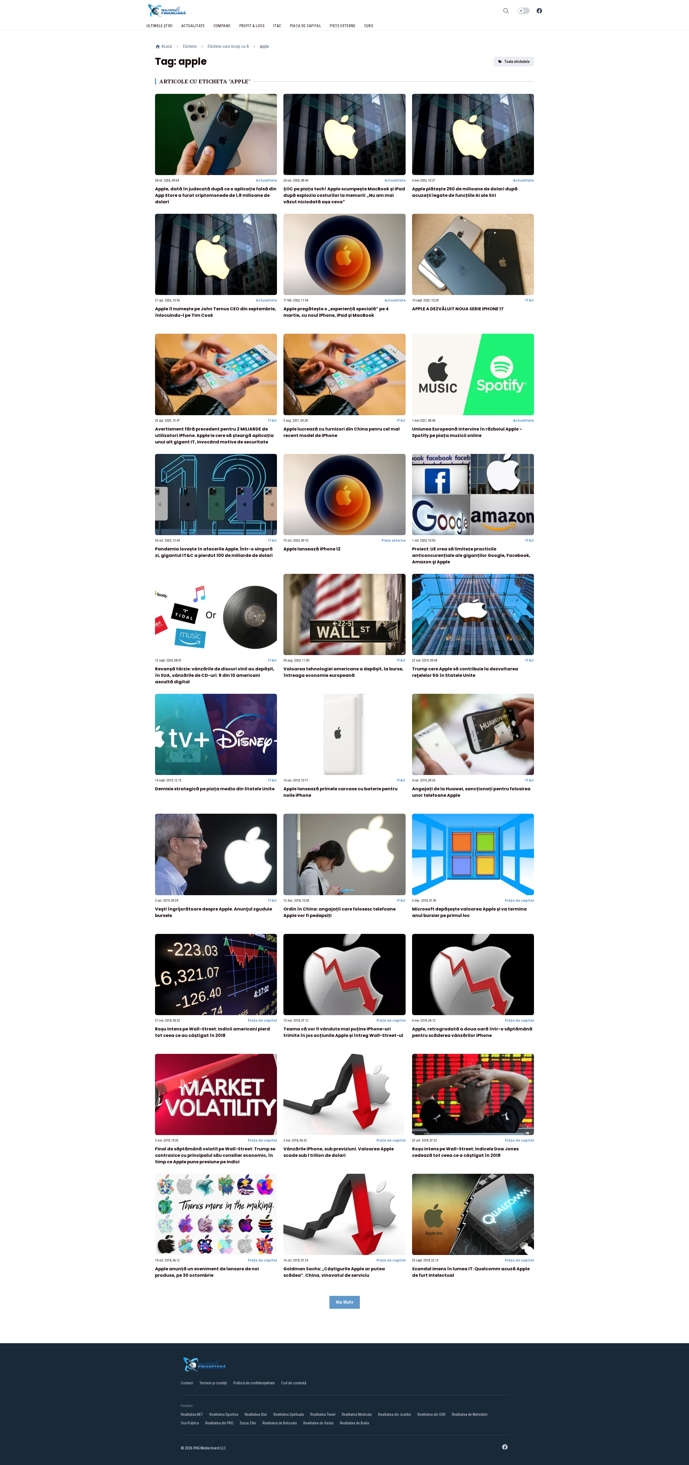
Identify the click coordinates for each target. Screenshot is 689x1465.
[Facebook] (539, 11)
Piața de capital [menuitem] (305, 26)
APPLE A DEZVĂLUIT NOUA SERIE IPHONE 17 (458, 309)
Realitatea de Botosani (279, 1423)
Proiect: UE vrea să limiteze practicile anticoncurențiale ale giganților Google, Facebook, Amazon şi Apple (471, 555)
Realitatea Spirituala (288, 1414)
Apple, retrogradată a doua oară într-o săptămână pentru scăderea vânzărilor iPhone (472, 1032)
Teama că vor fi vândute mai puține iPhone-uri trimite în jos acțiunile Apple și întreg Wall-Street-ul (343, 1032)
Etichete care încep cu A (228, 46)
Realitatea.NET (192, 1414)
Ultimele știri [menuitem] (159, 26)
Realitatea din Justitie (394, 1414)
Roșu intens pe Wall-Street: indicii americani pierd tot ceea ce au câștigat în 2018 (212, 1032)
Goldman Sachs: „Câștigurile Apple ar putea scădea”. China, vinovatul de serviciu (334, 1272)
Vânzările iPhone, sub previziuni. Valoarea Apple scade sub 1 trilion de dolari (338, 1152)
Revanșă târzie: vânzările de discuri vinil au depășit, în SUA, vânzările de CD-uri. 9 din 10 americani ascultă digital (215, 675)
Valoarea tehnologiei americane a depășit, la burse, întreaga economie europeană (343, 672)
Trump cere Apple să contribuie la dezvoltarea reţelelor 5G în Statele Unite (465, 672)
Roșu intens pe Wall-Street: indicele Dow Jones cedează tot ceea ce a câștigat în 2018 (465, 1152)
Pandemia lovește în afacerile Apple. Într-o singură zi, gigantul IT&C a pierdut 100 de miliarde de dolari (214, 552)
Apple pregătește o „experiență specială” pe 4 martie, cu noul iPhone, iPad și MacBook (336, 312)
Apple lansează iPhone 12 (311, 549)
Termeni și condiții (213, 1383)
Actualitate (266, 180)
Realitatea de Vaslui (318, 1423)
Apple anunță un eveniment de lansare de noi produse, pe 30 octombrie (207, 1272)
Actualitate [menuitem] (193, 26)
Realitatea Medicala (357, 1414)
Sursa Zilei (248, 1423)
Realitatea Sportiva (223, 1414)
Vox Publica (190, 1423)
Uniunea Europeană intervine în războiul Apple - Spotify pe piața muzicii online (467, 432)
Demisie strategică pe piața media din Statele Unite (215, 789)
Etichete (190, 46)
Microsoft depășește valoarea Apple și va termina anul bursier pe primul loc (469, 912)
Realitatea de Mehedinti (469, 1414)
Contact (187, 1383)
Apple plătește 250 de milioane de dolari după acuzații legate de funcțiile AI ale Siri (465, 192)
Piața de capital (519, 900)
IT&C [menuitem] (277, 26)
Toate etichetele (517, 61)
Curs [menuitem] (368, 26)
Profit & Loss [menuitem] (252, 26)
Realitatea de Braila (354, 1423)
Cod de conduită (293, 1383)
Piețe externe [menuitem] (343, 26)
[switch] (524, 11)
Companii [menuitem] (222, 26)
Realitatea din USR (431, 1414)
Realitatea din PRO (219, 1423)
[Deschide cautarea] (506, 10)
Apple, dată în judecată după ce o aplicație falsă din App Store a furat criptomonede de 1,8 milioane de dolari (215, 195)
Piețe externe (394, 540)
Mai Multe (344, 1302)
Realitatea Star (256, 1414)
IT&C (529, 300)
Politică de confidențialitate (254, 1383)
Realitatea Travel (322, 1414)
